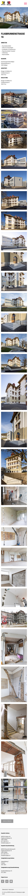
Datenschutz (5, 889)
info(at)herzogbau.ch (5, 843)
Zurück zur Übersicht (7, 821)
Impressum (11, 889)
